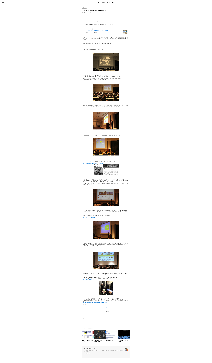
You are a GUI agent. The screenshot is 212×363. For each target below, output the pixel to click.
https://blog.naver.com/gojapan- (90, 20)
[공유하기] (87, 319)
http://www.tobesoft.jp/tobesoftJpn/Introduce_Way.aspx (95, 302)
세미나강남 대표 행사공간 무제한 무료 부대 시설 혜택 (96, 30)
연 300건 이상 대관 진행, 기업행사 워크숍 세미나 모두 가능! (97, 32)
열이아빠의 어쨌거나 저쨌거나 (106, 2)
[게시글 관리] (88, 319)
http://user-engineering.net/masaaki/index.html (93, 163)
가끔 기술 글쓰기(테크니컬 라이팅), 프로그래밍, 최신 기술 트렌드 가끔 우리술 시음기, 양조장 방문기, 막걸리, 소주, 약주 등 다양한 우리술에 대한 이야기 (104, 351)
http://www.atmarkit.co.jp (88, 279)
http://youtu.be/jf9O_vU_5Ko (89, 217)
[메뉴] (3, 2)
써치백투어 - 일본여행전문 (90, 22)
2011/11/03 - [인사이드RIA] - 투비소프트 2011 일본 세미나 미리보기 (97, 46)
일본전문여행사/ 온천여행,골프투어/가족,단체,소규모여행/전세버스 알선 (99, 24)
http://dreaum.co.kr (88, 28)
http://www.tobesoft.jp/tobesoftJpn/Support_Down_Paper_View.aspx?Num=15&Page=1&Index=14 (103, 307)
